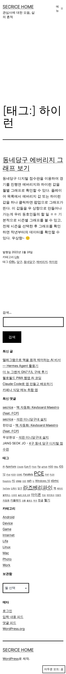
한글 (40, 500)
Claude (20, 467)
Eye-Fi (27, 466)
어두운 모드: (52, 669)
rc (13, 480)
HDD (50, 466)
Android (8, 517)
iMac (56, 467)
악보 (44, 495)
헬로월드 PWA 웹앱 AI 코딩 (22, 378)
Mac (6, 553)
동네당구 (29, 261)
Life (17, 257)
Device (8, 523)
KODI (13, 474)
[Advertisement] (33, 64)
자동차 (58, 495)
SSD (24, 481)
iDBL (12, 261)
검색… (7, 312)
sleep (18, 481)
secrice (8, 407)
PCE (39, 473)
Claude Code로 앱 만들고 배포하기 (28, 384)
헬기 (47, 500)
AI (4, 466)
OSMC (19, 474)
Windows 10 (42, 480)
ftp (39, 466)
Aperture (11, 466)
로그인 (7, 611)
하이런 (53, 261)
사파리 (14, 495)
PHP (47, 474)
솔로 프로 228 (24, 495)
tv (33, 481)
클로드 (29, 500)
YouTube (6, 488)
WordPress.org (14, 629)
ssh (29, 480)
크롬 (24, 500)
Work (6, 565)
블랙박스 (6, 495)
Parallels (28, 474)
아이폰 (36, 494)
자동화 (6, 500)
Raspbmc (7, 481)
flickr (34, 467)
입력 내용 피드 (13, 617)
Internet (9, 535)
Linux (7, 547)
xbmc (55, 480)
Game (7, 529)
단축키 (14, 488)
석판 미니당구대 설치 (31, 419)
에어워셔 (50, 495)
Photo (7, 559)
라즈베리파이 (38, 487)
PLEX (52, 474)
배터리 (60, 488)
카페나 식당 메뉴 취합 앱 (20, 390)
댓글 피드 (9, 623)
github (44, 467)
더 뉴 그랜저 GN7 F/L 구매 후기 (25, 372)
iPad (8, 474)
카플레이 (15, 500)
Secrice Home (18, 6)
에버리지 (42, 261)
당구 (19, 261)
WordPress (11, 659)
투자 (35, 500)
